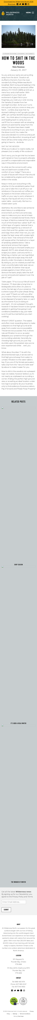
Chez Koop (20, 1016)
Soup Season (18, 565)
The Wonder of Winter (18, 882)
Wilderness (30, 53)
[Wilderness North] (10, 13)
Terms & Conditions (25, 1014)
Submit (6, 910)
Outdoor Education (9, 53)
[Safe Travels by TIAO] (14, 1001)
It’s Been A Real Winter (18, 723)
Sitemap (15, 1014)
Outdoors (21, 53)
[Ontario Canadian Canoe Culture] (23, 1001)
